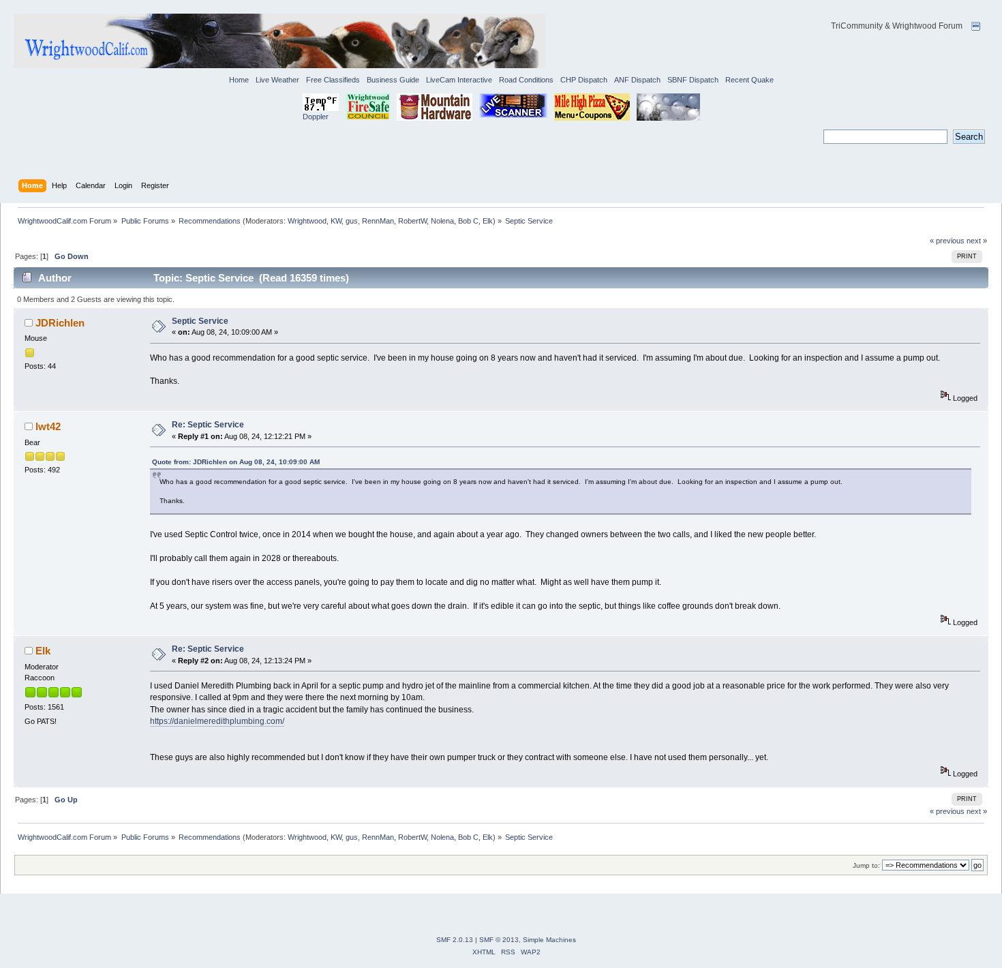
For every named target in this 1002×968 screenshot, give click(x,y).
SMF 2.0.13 (454, 939)
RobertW (412, 221)
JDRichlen (60, 323)
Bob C (468, 221)
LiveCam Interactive (459, 80)
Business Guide (393, 80)
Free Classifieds (333, 80)
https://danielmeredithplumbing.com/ (217, 721)
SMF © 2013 (499, 939)
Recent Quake (749, 80)
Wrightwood (307, 221)
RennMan (378, 221)
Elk (488, 221)
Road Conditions (526, 80)
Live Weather (277, 80)
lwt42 (48, 426)
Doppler (316, 116)
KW (336, 221)
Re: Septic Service (208, 424)
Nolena (442, 221)
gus (352, 221)
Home (239, 80)
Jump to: (866, 865)
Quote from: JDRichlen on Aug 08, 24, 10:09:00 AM (236, 462)
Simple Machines (549, 939)
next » (977, 241)
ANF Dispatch (637, 80)
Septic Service (200, 321)
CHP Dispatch (583, 80)
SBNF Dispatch (692, 80)
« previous (947, 241)
